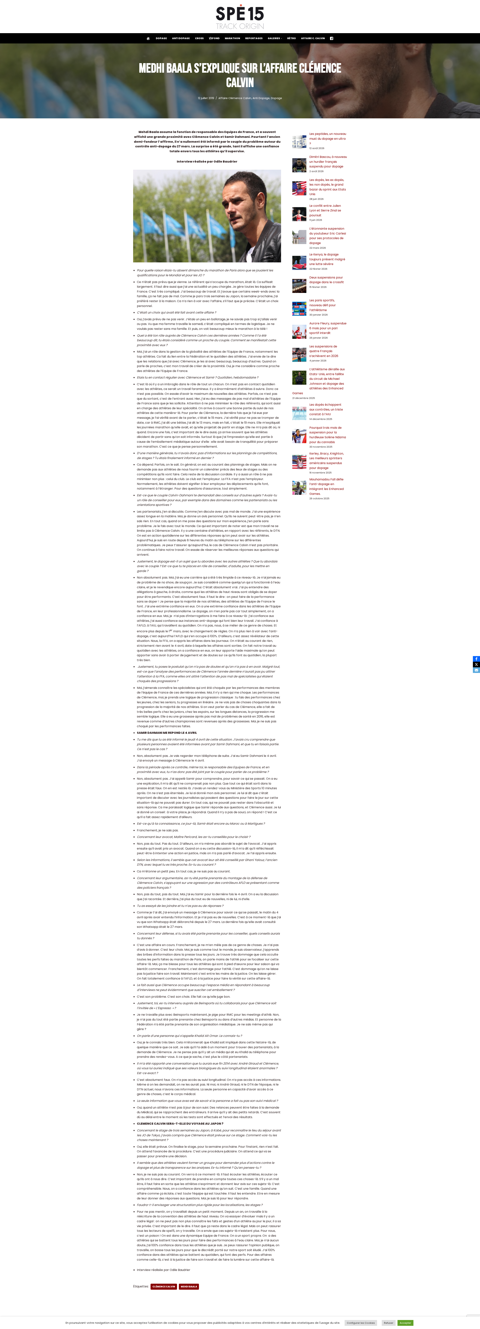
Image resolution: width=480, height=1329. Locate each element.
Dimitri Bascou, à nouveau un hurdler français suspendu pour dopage (328, 162)
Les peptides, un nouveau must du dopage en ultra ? (327, 139)
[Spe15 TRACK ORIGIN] (240, 16)
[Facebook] (476, 659)
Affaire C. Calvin (313, 38)
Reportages (253, 38)
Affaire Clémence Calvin (234, 98)
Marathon (232, 38)
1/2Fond (214, 38)
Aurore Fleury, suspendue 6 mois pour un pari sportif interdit (327, 328)
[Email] (476, 670)
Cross (199, 38)
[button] (281, 38)
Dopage (161, 38)
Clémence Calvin (163, 1286)
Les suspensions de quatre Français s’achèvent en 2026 (323, 351)
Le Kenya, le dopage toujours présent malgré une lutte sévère (327, 259)
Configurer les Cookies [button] (361, 1323)
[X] (476, 664)
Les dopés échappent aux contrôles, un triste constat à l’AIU (326, 409)
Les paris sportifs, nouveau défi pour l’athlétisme (322, 305)
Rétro (291, 38)
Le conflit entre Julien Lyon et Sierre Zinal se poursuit (325, 210)
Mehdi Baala (189, 1286)
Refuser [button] (388, 1323)
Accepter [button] (405, 1323)
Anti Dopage (181, 38)
